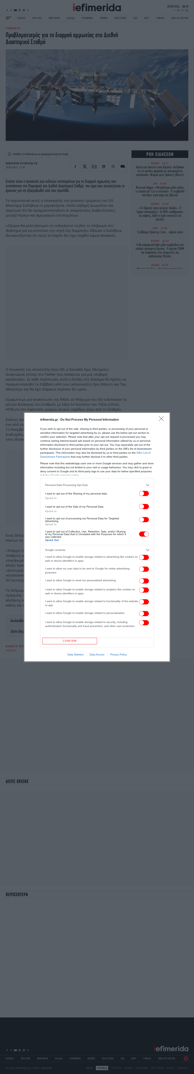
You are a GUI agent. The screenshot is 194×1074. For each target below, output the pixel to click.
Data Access (97, 654)
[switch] (144, 493)
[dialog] (97, 537)
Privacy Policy (118, 654)
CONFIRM (70, 641)
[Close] (162, 419)
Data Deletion (75, 654)
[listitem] (97, 485)
